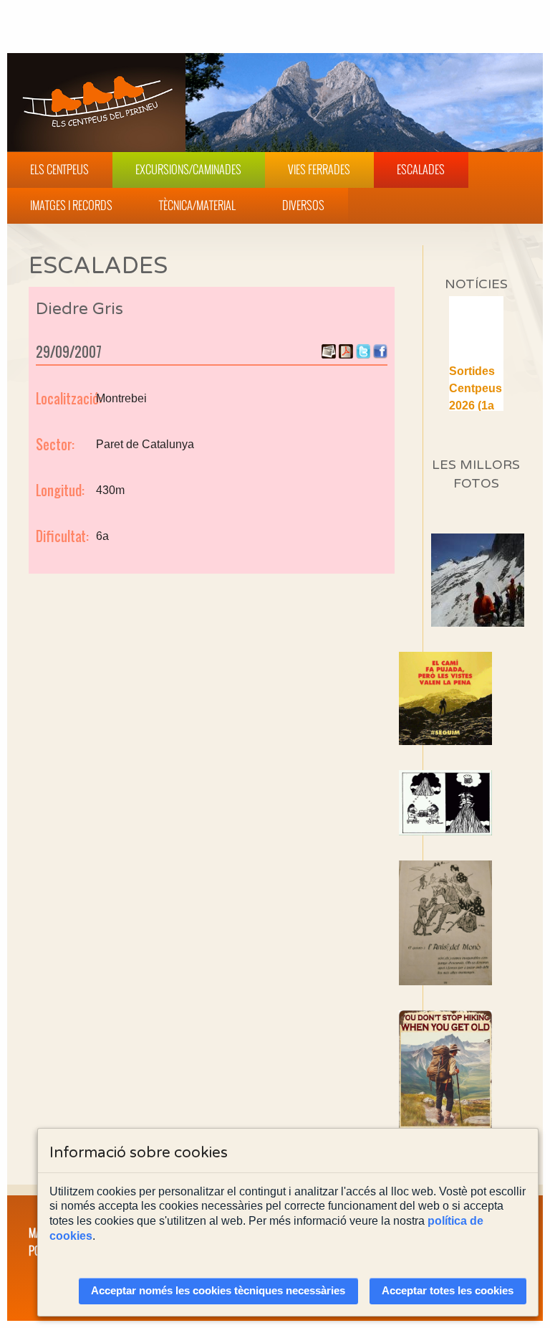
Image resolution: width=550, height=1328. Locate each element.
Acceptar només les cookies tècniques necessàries (218, 1290)
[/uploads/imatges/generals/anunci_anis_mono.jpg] (475, 922)
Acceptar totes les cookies (447, 1290)
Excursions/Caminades (188, 169)
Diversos (303, 205)
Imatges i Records (71, 205)
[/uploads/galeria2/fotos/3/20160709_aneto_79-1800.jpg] (501, 623)
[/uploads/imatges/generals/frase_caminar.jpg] (475, 1079)
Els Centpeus (59, 169)
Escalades (421, 169)
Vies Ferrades (319, 169)
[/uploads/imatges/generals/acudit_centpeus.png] (475, 802)
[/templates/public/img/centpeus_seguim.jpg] (475, 698)
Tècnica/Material (197, 205)
